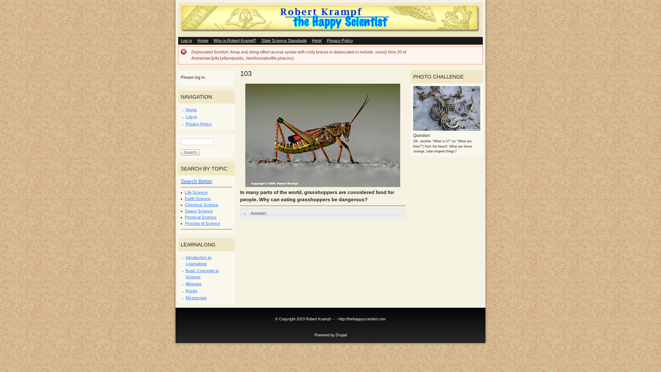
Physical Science (201, 217)
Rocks (191, 291)
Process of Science (202, 223)
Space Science (199, 211)
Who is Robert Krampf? (235, 40)
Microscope (196, 298)
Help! (317, 40)
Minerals (193, 284)
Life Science (196, 192)
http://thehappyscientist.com (362, 319)
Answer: (258, 213)
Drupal (341, 335)
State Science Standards (284, 40)
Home (202, 40)
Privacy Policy (340, 40)
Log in (186, 40)
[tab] (322, 213)
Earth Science (198, 199)
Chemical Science (201, 205)
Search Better (197, 181)
